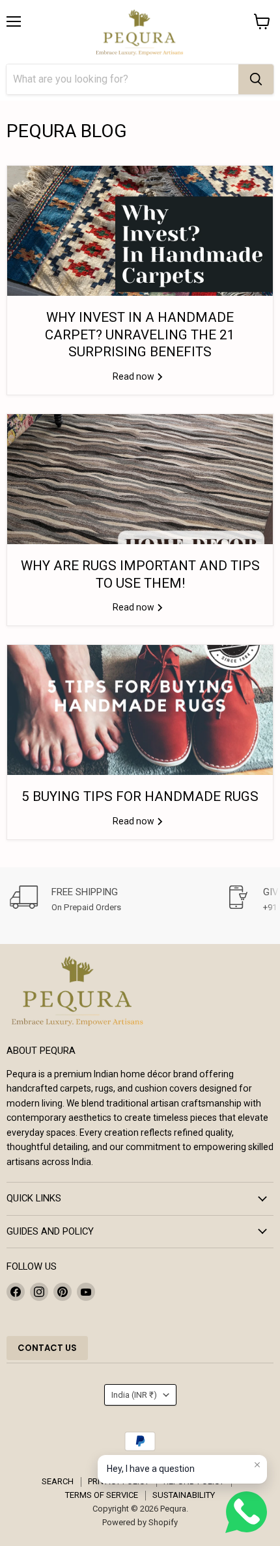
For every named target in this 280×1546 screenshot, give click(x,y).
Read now (134, 376)
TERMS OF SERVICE (101, 1495)
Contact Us (47, 1348)
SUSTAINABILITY (183, 1495)
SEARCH (58, 1481)
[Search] (255, 79)
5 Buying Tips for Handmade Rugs (140, 796)
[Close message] (257, 1465)
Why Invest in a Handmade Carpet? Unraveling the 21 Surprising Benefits (140, 334)
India (134, 1395)
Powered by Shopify (140, 1522)
